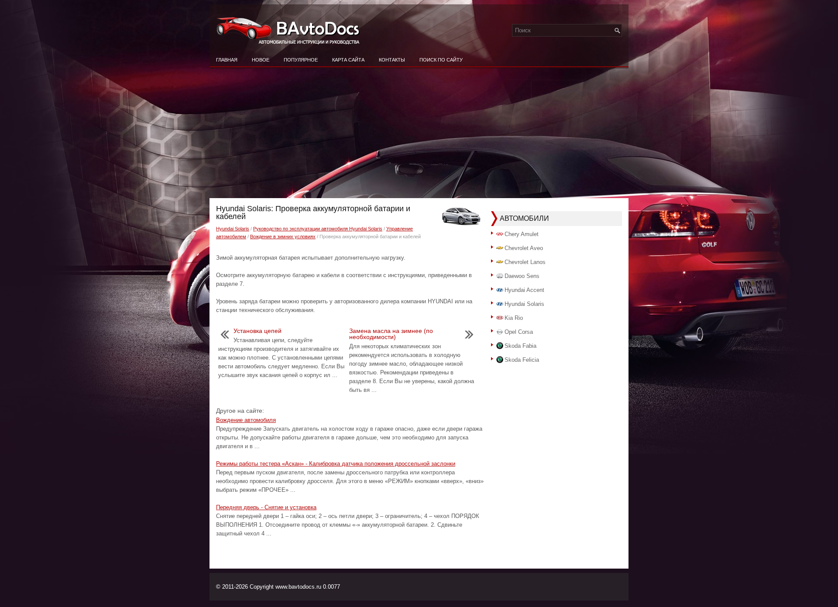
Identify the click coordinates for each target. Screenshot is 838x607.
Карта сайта (348, 59)
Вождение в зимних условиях (283, 236)
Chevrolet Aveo (524, 248)
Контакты (392, 59)
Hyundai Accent (524, 290)
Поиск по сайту (441, 59)
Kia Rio (514, 318)
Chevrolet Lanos (525, 262)
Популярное (301, 59)
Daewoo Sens (522, 276)
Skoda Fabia (520, 346)
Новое (260, 59)
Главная (226, 59)
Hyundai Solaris (232, 228)
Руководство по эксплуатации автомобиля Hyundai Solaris (317, 228)
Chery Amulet (522, 234)
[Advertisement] (419, 133)
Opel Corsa (519, 332)
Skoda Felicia (522, 360)
